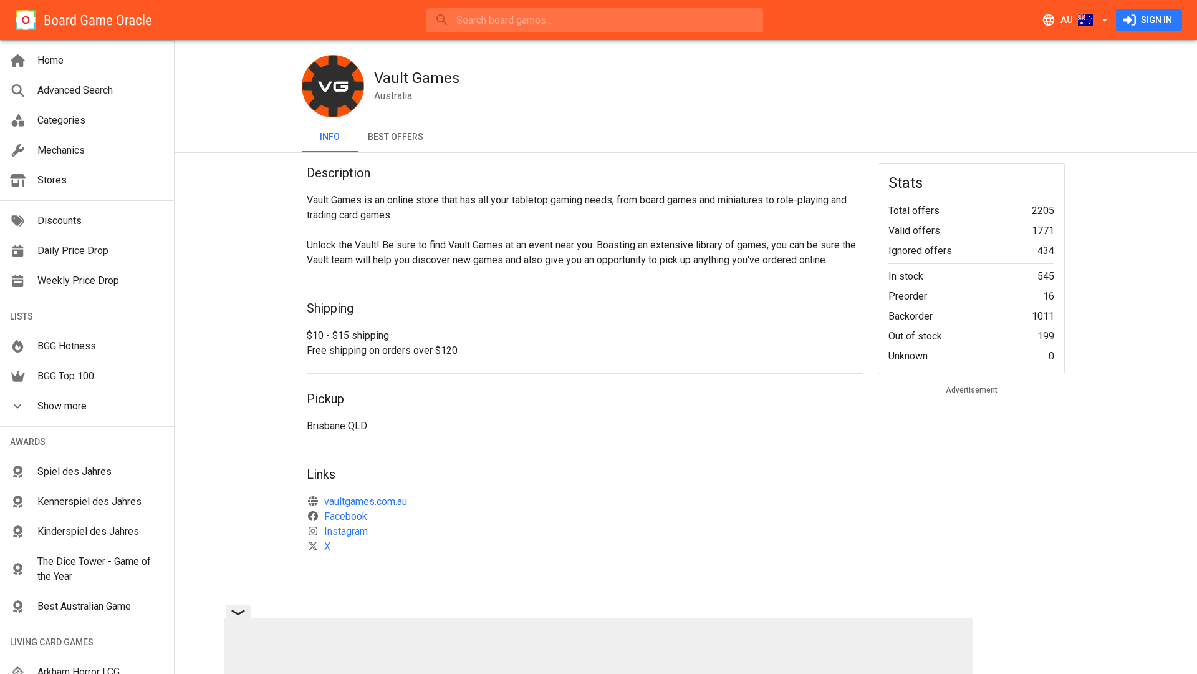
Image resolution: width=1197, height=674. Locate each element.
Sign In (1156, 20)
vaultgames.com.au (365, 501)
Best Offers (395, 137)
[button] (87, 406)
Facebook (345, 516)
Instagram (346, 531)
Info (330, 137)
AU (1066, 20)
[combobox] (594, 20)
